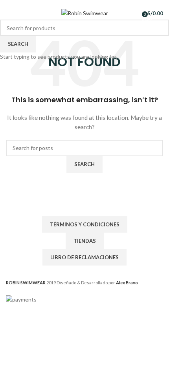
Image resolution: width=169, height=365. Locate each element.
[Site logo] (84, 12)
